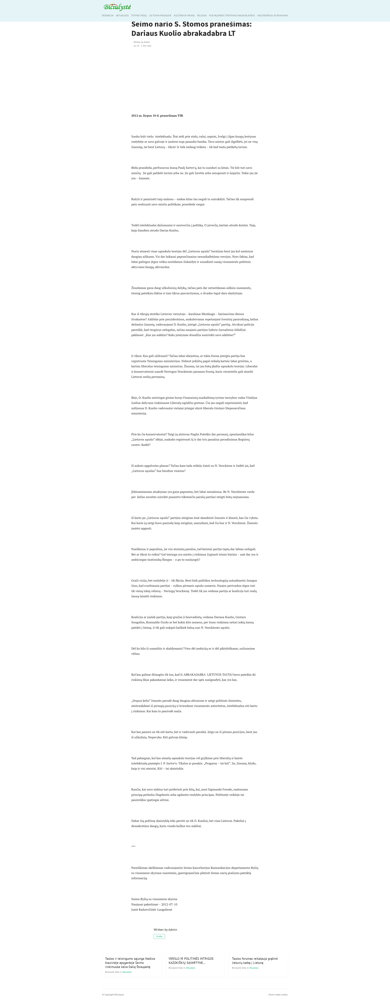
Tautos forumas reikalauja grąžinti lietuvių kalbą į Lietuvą (255, 961)
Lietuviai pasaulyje (160, 15)
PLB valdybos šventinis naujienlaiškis (232, 15)
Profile (159, 936)
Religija (202, 15)
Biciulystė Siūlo (112, 971)
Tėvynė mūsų (139, 15)
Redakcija (107, 15)
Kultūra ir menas (184, 15)
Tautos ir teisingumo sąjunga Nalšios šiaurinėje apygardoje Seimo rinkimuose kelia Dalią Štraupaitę (130, 963)
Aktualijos (122, 15)
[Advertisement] (195, 76)
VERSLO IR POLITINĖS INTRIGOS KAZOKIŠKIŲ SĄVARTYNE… (191, 961)
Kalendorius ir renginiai (272, 15)
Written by (142, 42)
